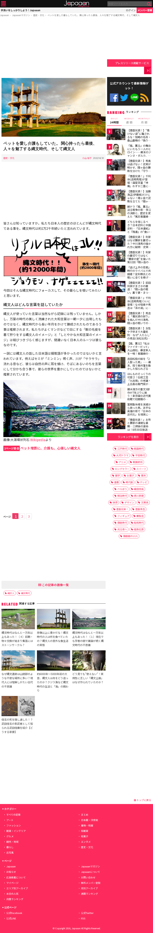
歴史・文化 (38, 15)
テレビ (143, 482)
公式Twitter (124, 97)
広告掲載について (16, 877)
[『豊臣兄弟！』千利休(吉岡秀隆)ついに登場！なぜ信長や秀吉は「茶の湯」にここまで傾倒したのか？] (116, 302)
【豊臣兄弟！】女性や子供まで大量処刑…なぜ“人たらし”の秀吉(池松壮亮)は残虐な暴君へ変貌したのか (139, 336)
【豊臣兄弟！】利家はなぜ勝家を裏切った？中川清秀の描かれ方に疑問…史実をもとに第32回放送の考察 (139, 245)
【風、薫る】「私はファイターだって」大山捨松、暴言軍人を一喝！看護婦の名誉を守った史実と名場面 (139, 351)
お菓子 (130, 475)
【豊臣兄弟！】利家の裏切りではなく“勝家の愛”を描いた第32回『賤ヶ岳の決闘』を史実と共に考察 (139, 260)
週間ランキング (89, 893)
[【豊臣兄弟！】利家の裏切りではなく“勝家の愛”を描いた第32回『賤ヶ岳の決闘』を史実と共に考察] (116, 256)
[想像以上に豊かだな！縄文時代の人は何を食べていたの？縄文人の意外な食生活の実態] (53, 619)
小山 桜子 (87, 157)
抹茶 (115, 502)
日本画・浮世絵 (89, 820)
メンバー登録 (145, 10)
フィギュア (123, 516)
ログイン (131, 10)
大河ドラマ (122, 455)
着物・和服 (87, 825)
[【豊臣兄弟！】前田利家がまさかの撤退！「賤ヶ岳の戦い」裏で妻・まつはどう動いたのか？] (116, 287)
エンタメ (86, 841)
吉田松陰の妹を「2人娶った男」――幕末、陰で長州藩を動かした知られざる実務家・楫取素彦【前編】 (139, 367)
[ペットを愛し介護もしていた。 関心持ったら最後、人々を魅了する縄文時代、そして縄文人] (53, 108)
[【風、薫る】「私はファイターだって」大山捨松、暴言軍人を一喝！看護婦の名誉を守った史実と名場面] (116, 348)
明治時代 (122, 495)
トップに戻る (143, 800)
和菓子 (84, 836)
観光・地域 (12, 841)
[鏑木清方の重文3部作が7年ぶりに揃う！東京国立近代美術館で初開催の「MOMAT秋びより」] (116, 394)
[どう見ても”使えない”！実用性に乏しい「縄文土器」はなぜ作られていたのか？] (88, 661)
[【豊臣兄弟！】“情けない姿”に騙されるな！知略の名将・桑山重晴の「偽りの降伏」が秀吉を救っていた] (116, 135)
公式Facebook (114, 97)
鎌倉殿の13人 (130, 536)
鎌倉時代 (122, 522)
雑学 (117, 475)
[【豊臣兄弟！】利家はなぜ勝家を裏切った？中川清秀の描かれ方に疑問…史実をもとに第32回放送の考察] (116, 241)
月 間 (144, 120)
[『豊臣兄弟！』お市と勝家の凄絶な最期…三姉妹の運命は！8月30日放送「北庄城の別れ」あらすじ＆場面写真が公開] (116, 424)
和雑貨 (84, 831)
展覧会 (140, 516)
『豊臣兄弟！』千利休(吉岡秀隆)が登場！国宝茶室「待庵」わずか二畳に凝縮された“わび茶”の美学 (139, 184)
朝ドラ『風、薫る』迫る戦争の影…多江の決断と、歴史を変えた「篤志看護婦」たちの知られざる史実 (139, 215)
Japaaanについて (90, 872)
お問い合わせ (88, 877)
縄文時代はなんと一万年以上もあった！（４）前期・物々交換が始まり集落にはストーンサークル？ (17, 639)
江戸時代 (122, 448)
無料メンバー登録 (90, 883)
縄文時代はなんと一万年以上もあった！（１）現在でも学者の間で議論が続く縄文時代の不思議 (88, 639)
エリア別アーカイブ (17, 888)
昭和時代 (139, 522)
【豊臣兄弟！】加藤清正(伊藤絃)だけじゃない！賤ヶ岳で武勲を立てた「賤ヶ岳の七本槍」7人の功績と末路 (139, 199)
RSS (144, 97)
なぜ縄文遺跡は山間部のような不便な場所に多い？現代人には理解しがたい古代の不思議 (17, 680)
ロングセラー (122, 469)
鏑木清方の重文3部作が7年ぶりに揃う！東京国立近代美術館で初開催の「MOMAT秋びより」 (140, 395)
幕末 (143, 475)
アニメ (122, 462)
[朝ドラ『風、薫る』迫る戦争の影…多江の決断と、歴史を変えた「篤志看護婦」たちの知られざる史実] (116, 211)
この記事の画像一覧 (55, 585)
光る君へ (122, 529)
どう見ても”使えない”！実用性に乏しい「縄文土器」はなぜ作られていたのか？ (88, 678)
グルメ (10, 836)
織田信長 (139, 489)
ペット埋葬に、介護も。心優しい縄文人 (42, 448)
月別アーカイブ (89, 888)
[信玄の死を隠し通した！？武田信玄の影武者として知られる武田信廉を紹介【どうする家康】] (18, 706)
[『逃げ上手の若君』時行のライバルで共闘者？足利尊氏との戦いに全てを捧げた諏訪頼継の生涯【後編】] (116, 272)
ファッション (13, 825)
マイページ (12, 883)
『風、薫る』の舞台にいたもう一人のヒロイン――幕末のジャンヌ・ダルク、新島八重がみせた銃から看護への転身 (139, 154)
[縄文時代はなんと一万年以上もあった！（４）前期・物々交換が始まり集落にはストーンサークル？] (18, 619)
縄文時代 (25, 593)
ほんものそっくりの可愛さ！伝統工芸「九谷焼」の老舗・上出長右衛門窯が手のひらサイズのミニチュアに (139, 382)
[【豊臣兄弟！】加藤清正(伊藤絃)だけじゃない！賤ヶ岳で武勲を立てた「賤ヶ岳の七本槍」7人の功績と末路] (116, 196)
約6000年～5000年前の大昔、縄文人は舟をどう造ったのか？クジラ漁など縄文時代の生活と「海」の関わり (52, 682)
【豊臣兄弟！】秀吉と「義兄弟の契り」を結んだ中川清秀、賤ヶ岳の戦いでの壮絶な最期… (139, 319)
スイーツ (141, 469)
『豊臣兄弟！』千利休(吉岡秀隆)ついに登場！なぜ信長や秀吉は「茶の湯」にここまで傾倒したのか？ (139, 306)
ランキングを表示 (128, 437)
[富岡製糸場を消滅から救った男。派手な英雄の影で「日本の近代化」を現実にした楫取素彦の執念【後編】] (116, 409)
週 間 (129, 120)
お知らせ (11, 872)
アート (9, 820)
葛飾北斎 (139, 529)
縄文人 (11, 593)
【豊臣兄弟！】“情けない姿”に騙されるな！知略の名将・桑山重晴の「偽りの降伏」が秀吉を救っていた (139, 138)
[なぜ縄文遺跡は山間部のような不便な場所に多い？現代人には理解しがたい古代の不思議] (18, 661)
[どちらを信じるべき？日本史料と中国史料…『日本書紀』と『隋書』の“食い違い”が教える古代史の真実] (116, 226)
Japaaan (76, 4)
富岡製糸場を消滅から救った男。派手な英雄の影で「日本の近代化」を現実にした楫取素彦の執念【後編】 (139, 412)
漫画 (116, 482)
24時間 (114, 120)
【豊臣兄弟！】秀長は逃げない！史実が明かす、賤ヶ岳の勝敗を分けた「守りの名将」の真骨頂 (139, 167)
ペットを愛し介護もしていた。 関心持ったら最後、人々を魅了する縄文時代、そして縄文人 (94, 15)
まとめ (84, 814)
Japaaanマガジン (21, 15)
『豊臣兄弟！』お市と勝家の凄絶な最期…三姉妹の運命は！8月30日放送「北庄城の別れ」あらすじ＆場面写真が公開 (139, 430)
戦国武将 (138, 462)
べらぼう (122, 489)
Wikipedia (37, 439)
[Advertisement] (53, 48)
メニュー (3, 4)
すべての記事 (13, 814)
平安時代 (140, 455)
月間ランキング (14, 899)
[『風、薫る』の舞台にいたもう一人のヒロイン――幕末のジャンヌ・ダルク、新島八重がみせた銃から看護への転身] (116, 150)
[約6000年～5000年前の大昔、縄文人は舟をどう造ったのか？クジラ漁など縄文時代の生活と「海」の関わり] (53, 661)
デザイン (129, 502)
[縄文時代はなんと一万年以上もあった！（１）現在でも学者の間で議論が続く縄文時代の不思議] (88, 619)
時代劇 (129, 482)
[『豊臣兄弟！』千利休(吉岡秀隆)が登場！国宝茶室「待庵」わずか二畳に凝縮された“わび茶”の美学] (116, 180)
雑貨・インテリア (16, 831)
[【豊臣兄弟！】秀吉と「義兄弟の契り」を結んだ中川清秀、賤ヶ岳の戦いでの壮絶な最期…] (116, 317)
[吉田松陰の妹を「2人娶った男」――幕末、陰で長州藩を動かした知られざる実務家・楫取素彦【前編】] (116, 363)
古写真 (10, 852)
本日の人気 (12, 893)
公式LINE (134, 97)
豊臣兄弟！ (122, 509)
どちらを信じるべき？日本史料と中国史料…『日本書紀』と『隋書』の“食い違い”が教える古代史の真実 (139, 230)
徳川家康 (139, 495)
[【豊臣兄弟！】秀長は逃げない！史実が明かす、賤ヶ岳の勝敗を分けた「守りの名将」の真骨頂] (116, 165)
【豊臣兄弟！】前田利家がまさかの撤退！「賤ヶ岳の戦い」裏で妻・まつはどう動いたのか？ (139, 289)
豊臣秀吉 (140, 509)
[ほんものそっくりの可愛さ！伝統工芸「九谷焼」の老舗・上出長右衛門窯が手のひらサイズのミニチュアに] (116, 378)
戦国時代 (139, 448)
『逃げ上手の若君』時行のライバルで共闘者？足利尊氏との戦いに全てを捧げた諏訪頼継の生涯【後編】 (139, 275)
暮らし (10, 847)
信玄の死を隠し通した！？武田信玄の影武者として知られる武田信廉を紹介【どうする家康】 (17, 725)
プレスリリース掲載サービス (132, 63)
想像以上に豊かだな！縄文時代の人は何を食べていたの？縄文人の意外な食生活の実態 (52, 639)
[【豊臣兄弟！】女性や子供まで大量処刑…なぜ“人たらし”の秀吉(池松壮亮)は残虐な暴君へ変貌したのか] (116, 333)
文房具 (144, 502)
